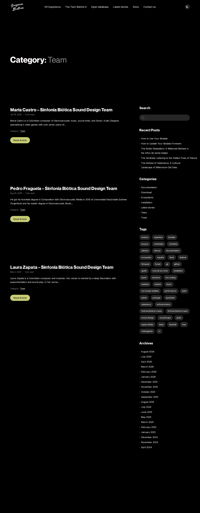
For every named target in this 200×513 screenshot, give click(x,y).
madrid (158, 284)
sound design (147, 318)
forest (157, 264)
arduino (144, 237)
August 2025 (147, 402)
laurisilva (156, 277)
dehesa (144, 250)
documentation (172, 250)
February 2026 (148, 371)
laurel (143, 277)
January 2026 (148, 376)
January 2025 (148, 432)
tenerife (172, 324)
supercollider (147, 324)
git (167, 264)
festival (183, 257)
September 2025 (149, 397)
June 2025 (146, 412)
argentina (158, 237)
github (177, 264)
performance (170, 291)
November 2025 (149, 386)
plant (184, 291)
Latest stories (148, 207)
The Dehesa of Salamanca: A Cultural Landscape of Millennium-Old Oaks (160, 165)
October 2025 (148, 392)
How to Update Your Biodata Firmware (161, 143)
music (168, 284)
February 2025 (148, 427)
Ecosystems (147, 197)
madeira (145, 284)
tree (184, 324)
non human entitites (150, 291)
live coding (171, 277)
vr (159, 331)
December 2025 (149, 381)
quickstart (170, 298)
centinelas (158, 244)
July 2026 (146, 356)
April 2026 (146, 361)
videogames (147, 331)
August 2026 (147, 351)
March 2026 (147, 366)
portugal (156, 298)
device (157, 250)
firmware (145, 264)
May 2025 (146, 417)
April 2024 (146, 447)
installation (178, 271)
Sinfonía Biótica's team (151, 311)
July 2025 (146, 407)
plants (144, 298)
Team (22, 131)
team (161, 324)
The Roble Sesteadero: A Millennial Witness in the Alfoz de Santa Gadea (165, 150)
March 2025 (147, 422)
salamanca (146, 304)
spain (178, 318)
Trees (144, 217)
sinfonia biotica (163, 304)
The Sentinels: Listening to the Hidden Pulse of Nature (169, 158)
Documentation (149, 187)
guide (144, 271)
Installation (146, 202)
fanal (172, 257)
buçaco (144, 244)
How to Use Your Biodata (154, 138)
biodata (171, 237)
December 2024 (149, 437)
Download (146, 192)
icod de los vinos (160, 271)
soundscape (165, 318)
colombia (173, 244)
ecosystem (146, 257)
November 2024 (149, 442)
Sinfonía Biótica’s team (178, 311)
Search (144, 108)
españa (160, 257)
